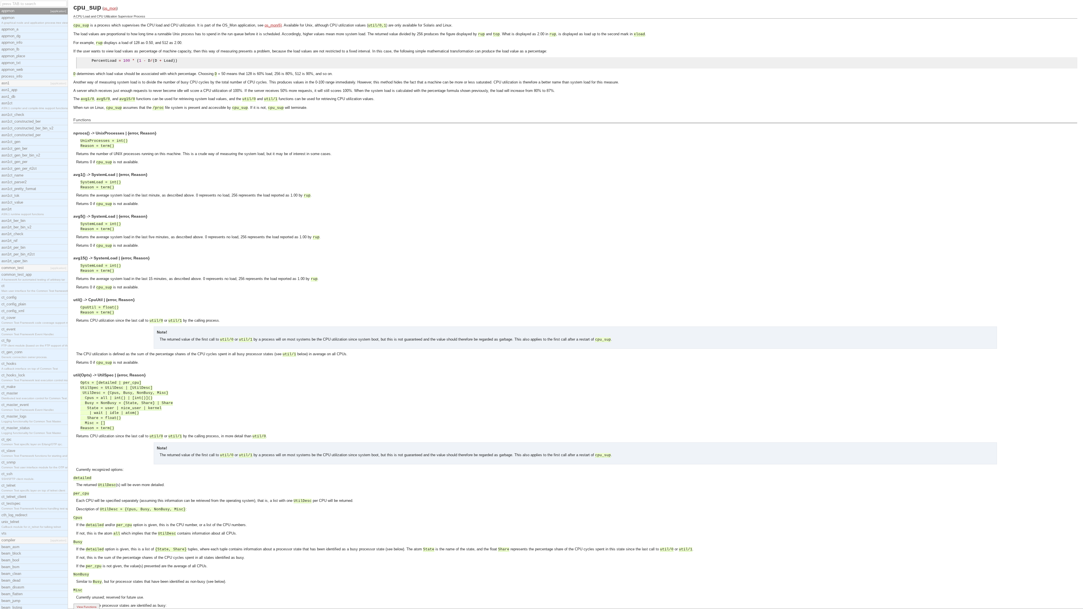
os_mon (110, 8)
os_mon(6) (273, 25)
